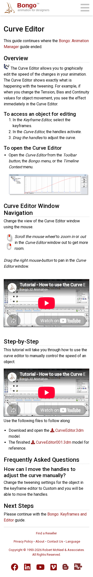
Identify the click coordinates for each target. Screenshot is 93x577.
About (39, 541)
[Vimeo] (53, 567)
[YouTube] (40, 567)
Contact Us (55, 541)
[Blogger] (65, 566)
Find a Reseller (46, 533)
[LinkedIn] (27, 567)
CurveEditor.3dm (69, 430)
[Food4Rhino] (78, 566)
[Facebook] (14, 567)
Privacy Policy (23, 541)
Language (73, 541)
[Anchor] (31, 58)
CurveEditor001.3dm (53, 442)
